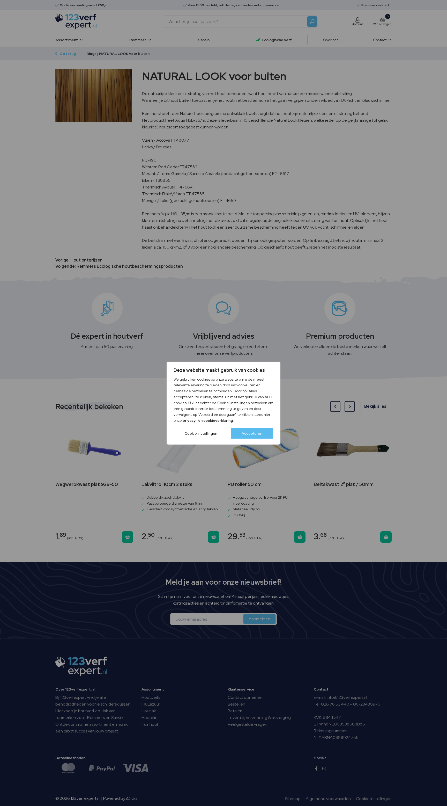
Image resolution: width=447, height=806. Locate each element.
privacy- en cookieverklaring (208, 420)
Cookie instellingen (201, 433)
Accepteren (252, 433)
